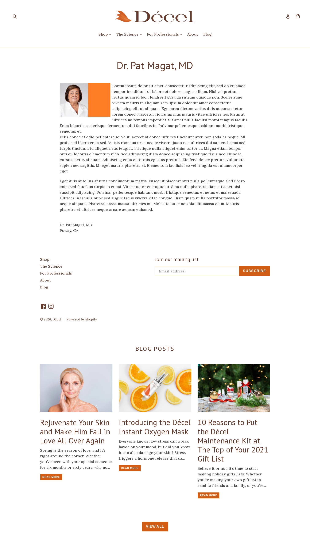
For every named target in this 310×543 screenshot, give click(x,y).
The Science (128, 34)
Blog (207, 34)
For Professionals (163, 34)
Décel (57, 319)
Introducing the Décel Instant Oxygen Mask (155, 426)
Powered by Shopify (81, 319)
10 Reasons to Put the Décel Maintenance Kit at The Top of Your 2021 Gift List (233, 440)
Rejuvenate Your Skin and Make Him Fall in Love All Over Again (75, 432)
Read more (51, 477)
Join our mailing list (176, 259)
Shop (103, 34)
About (192, 34)
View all (155, 526)
